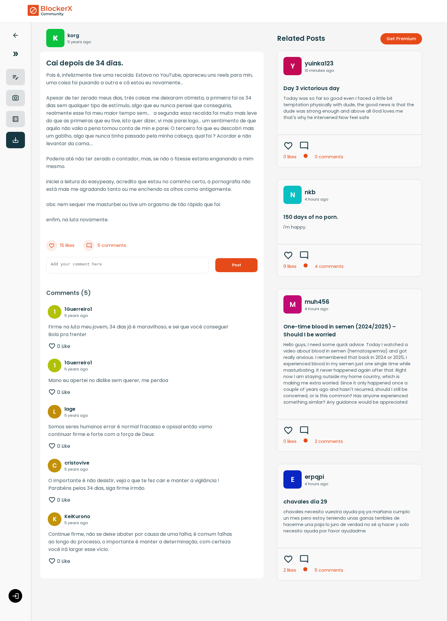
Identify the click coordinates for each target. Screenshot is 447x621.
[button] (15, 36)
